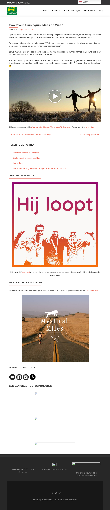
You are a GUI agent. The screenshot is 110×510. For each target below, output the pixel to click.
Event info (56, 10)
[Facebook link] (50, 492)
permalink (90, 127)
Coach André (36, 127)
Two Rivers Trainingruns (60, 127)
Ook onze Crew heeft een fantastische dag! (30, 134)
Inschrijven (18, 163)
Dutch (85, 2)
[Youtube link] (56, 492)
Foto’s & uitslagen (72, 10)
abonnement (92, 290)
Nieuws (46, 127)
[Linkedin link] (53, 492)
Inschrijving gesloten (90, 134)
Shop (101, 10)
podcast (26, 272)
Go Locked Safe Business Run (26, 158)
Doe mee (45, 10)
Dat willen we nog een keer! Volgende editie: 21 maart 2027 (40, 168)
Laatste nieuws (89, 10)
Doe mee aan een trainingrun (26, 152)
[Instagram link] (60, 492)
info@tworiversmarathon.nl (54, 469)
